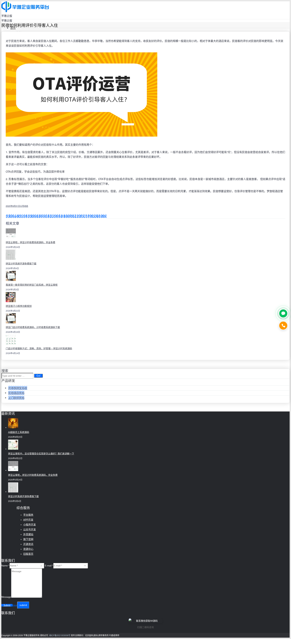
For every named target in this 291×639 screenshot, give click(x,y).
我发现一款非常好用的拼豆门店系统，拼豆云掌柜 (32, 284)
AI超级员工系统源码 (18, 432)
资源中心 (28, 549)
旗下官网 (28, 539)
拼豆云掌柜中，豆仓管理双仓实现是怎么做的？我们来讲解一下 (41, 453)
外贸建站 (28, 534)
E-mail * (49, 565)
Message (6, 597)
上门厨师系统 (16, 398)
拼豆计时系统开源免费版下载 (21, 263)
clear (15, 605)
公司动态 (24, 205)
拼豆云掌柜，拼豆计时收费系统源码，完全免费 (30, 242)
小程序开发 (29, 524)
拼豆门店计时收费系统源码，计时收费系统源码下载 (33, 327)
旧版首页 (28, 553)
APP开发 (28, 519)
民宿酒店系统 (16, 393)
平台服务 (28, 514)
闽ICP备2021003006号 (59, 635)
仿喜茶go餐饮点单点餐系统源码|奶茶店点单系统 (34, 216)
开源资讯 (28, 544)
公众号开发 (29, 529)
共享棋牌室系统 (17, 388)
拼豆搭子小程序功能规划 (19, 306)
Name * (5, 565)
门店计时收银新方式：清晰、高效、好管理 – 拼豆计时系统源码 (39, 348)
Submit (7, 605)
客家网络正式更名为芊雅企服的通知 (84, 216)
